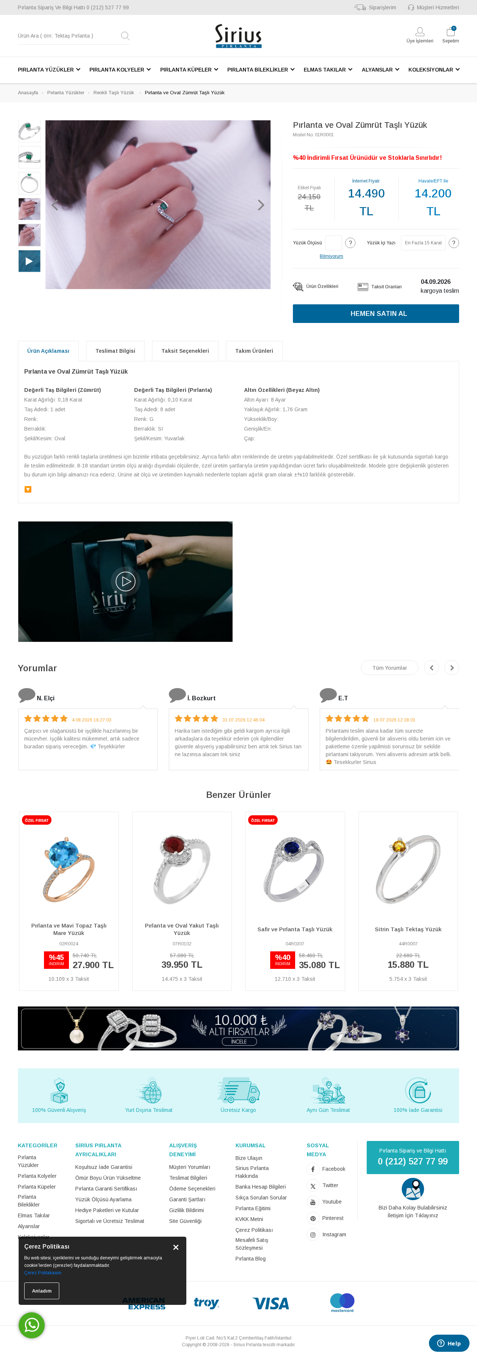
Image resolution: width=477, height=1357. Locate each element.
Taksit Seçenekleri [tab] (185, 351)
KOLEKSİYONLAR (430, 70)
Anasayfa (28, 92)
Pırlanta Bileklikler (29, 1201)
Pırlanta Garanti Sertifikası (106, 1189)
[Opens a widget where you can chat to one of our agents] (449, 1344)
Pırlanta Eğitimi (253, 1208)
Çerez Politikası (254, 1230)
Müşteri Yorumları (189, 1167)
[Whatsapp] (32, 1325)
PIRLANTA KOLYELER (116, 70)
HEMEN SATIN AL (379, 313)
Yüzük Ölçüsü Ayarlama (103, 1199)
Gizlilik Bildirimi (186, 1210)
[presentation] (431, 667)
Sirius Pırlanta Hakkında (252, 1172)
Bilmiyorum (331, 256)
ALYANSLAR (377, 70)
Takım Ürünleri (254, 351)
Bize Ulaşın (249, 1158)
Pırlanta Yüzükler (65, 92)
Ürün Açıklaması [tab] (48, 351)
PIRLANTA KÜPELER (186, 70)
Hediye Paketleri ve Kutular (107, 1210)
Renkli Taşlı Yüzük (115, 92)
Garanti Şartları (187, 1199)
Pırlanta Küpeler (37, 1187)
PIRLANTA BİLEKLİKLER (257, 70)
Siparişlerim (382, 7)
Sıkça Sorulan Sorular (261, 1198)
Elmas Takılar (34, 1215)
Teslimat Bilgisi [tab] (115, 351)
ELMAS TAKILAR (325, 70)
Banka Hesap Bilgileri (261, 1187)
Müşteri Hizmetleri (438, 7)
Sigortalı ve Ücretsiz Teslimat (109, 1221)
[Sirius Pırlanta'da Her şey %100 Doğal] (238, 1028)
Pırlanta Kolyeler (37, 1176)
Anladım (41, 1291)
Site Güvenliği (185, 1221)
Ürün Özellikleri (321, 286)
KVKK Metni (249, 1219)
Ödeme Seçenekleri (192, 1189)
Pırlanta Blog (251, 1259)
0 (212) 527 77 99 (107, 7)
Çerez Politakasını (42, 1272)
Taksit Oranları (386, 286)
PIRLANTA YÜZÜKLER (46, 70)
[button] (54, 204)
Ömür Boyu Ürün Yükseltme (108, 1178)
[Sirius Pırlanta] (238, 36)
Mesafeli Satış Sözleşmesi (252, 1244)
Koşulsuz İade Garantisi (103, 1167)
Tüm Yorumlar (389, 668)
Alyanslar (29, 1226)
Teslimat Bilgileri (188, 1178)
